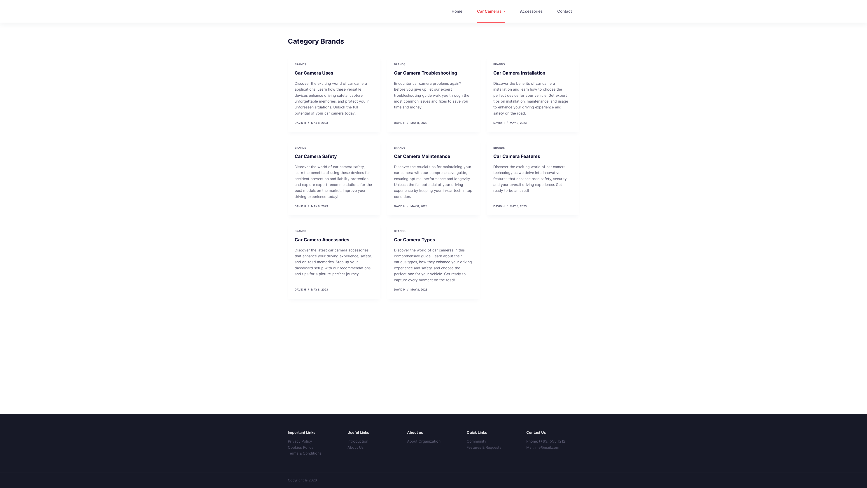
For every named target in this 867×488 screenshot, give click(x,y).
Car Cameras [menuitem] (489, 11)
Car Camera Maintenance (422, 156)
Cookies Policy (300, 447)
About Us (355, 447)
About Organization (423, 441)
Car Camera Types (414, 239)
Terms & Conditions (304, 453)
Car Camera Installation (519, 73)
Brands (300, 64)
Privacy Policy (300, 441)
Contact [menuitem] (564, 11)
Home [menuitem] (457, 11)
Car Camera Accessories (322, 239)
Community (476, 441)
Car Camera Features (516, 156)
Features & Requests (484, 447)
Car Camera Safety (316, 156)
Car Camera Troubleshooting (425, 73)
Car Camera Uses (314, 73)
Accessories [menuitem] (531, 11)
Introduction (357, 441)
